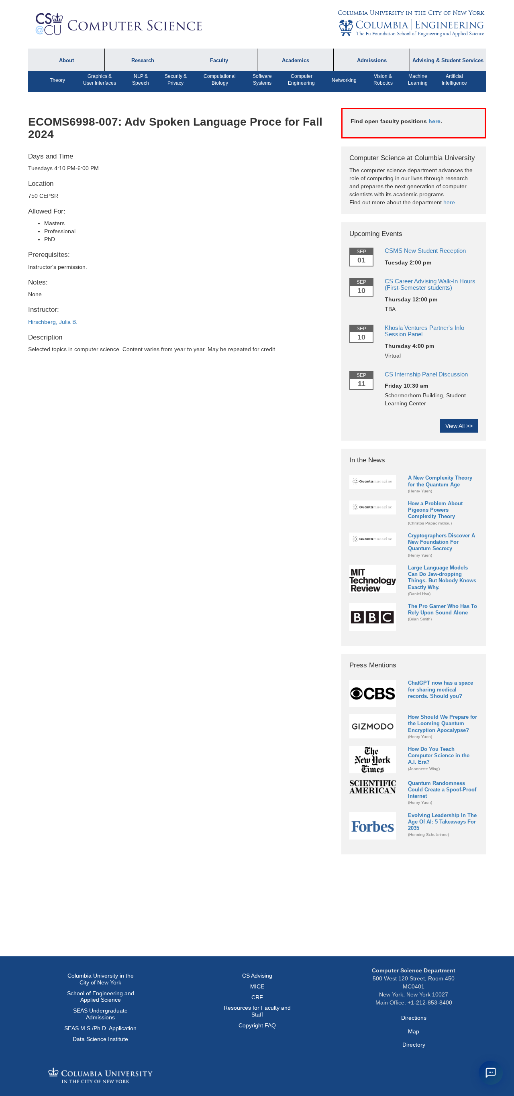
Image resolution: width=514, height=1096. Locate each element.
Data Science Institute (100, 1039)
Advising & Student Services (447, 60)
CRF (257, 997)
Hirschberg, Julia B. (53, 322)
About (66, 60)
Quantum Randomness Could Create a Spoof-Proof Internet (442, 789)
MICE (257, 986)
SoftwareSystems (262, 79)
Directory (413, 1044)
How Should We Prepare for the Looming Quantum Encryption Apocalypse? (442, 723)
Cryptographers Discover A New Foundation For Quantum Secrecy (441, 542)
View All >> (459, 426)
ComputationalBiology (220, 79)
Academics (295, 60)
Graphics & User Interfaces (99, 79)
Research (142, 60)
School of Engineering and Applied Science (100, 996)
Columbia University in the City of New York (411, 12)
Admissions (372, 60)
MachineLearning (418, 79)
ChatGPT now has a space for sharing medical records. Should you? (440, 689)
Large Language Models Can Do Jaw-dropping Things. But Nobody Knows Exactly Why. (442, 577)
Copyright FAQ (257, 1025)
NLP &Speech (140, 79)
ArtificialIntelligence (454, 79)
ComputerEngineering (301, 79)
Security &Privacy (176, 79)
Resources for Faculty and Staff (257, 1011)
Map (413, 1031)
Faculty (219, 60)
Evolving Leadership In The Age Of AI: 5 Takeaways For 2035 (442, 821)
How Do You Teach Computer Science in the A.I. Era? (438, 755)
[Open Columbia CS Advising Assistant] (491, 1073)
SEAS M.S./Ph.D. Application (100, 1028)
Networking (344, 80)
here (434, 121)
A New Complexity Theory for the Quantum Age (440, 481)
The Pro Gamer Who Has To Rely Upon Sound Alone (442, 609)
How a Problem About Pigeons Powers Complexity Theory (435, 509)
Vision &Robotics (383, 79)
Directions (413, 1018)
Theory (57, 80)
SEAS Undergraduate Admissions (100, 1014)
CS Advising (257, 975)
